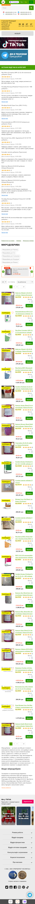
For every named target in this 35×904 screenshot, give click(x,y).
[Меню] (31, 2)
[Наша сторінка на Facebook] (15, 887)
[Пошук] (31, 8)
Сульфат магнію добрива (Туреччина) (14, 152)
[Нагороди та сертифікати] (17, 879)
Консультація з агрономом (17, 852)
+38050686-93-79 (25, 14)
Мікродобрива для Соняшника (10, 256)
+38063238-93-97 (25, 12)
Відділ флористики (17, 842)
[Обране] (17, 901)
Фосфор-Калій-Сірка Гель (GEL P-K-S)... (14, 105)
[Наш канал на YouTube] (11, 887)
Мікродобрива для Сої (8, 253)
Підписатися (28, 801)
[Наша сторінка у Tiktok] (27, 887)
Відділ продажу (17, 837)
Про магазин (17, 862)
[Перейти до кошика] (24, 901)
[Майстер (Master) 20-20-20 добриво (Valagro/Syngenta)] (8, 271)
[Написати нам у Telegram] (29, 895)
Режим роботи (17, 832)
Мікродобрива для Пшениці (10, 249)
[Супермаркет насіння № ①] (3, 2)
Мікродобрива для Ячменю (10, 262)
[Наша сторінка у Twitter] (6, 887)
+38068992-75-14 (10, 14)
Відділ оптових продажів (17, 847)
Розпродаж (15, 2)
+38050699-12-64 (10, 12)
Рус (22, 2)
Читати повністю (6, 787)
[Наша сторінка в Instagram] (19, 887)
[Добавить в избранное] (12, 294)
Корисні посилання (17, 857)
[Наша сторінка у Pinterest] (23, 887)
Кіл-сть (30, 299)
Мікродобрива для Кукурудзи (10, 259)
